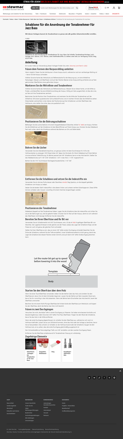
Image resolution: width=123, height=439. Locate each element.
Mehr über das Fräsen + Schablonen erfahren (42, 19)
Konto (63, 403)
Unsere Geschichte (30, 403)
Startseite (5, 19)
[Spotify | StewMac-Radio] (114, 378)
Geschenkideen (11, 413)
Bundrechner (28, 413)
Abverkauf (10, 408)
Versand (46, 413)
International (47, 410)
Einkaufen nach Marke (13, 411)
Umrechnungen (29, 420)
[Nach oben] (120, 371)
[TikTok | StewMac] (99, 378)
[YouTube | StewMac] (94, 378)
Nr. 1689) (82, 125)
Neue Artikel (10, 403)
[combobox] (55, 8)
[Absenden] (77, 8)
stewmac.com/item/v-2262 (78, 66)
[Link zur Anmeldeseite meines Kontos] (114, 8)
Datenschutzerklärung (38, 429)
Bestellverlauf (66, 408)
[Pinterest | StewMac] (109, 378)
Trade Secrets (29, 406)
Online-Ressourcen (24, 19)
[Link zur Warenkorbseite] (119, 8)
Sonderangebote (11, 406)
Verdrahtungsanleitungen (32, 415)
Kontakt (46, 407)
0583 (74, 222)
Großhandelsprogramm (68, 411)
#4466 (64, 182)
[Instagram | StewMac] (89, 378)
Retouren (46, 415)
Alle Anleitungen (29, 418)
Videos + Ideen (14, 19)
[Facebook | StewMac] (104, 378)
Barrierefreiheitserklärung (52, 429)
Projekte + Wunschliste (68, 406)
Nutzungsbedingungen (24, 429)
